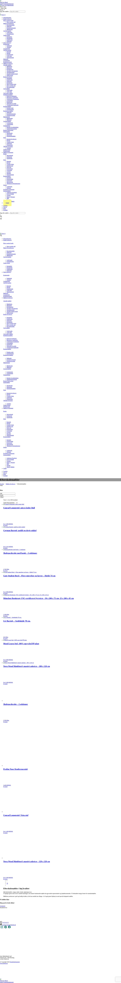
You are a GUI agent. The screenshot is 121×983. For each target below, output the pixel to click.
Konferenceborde (11, 28)
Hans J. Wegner (11, 197)
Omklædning (6, 125)
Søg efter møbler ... (5, 11)
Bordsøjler (9, 37)
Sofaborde (9, 157)
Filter (2, 497)
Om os (5, 207)
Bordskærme (10, 69)
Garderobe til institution (13, 99)
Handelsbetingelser (15, 962)
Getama (9, 195)
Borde (5, 154)
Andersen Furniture (12, 192)
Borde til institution (12, 96)
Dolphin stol (10, 166)
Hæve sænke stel (11, 22)
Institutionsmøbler (8, 94)
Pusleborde (9, 102)
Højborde (9, 26)
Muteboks (9, 68)
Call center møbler (8, 93)
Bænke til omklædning (12, 127)
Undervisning (6, 149)
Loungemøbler (7, 121)
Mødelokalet (6, 117)
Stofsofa (9, 188)
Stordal (8, 465)
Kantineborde (10, 34)
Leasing (5, 205)
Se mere (5, 525)
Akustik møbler (7, 65)
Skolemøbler (6, 131)
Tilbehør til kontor (8, 146)
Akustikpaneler (10, 72)
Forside (2, 484)
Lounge (9, 171)
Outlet (7, 203)
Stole (4, 137)
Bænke (8, 53)
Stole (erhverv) (7, 42)
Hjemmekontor (7, 17)
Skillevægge (10, 75)
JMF (8, 198)
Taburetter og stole (11, 103)
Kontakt (5, 210)
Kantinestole (10, 54)
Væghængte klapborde (12, 105)
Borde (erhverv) (7, 19)
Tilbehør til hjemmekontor (13, 183)
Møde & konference (8, 23)
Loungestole (6, 60)
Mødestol (5, 59)
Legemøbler (10, 100)
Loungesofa (10, 123)
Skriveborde (10, 155)
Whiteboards (6, 151)
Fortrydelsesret (4, 963)
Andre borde (6, 35)
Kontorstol (9, 180)
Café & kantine (7, 31)
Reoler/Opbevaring (8, 130)
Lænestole (9, 170)
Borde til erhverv (7, 77)
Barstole (9, 51)
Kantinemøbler (7, 106)
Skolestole (9, 134)
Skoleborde (10, 133)
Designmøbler (7, 191)
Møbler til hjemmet (8, 152)
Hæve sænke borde (8, 20)
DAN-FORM (10, 194)
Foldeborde (10, 40)
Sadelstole (9, 45)
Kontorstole (6, 44)
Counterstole (6, 48)
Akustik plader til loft (12, 74)
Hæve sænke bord (11, 84)
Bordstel (9, 177)
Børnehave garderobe (12, 97)
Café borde (9, 32)
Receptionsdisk (10, 25)
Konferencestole (7, 62)
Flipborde (9, 41)
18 (7, 883)
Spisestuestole (10, 57)
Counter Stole (10, 142)
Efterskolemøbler (11, 136)
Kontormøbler (7, 176)
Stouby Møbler (10, 467)
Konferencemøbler (8, 111)
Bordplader (9, 38)
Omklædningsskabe (12, 128)
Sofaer (5, 185)
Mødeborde (10, 29)
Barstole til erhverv (11, 139)
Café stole (9, 56)
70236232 (2, 906)
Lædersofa (9, 186)
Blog (4, 208)
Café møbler (6, 88)
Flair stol (9, 167)
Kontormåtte (10, 179)
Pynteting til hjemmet (8, 189)
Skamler (9, 173)
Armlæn (9, 47)
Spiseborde (9, 158)
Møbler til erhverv (8, 63)
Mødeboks (9, 66)
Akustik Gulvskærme (12, 71)
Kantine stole (10, 108)
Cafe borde (9, 90)
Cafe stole (9, 91)
